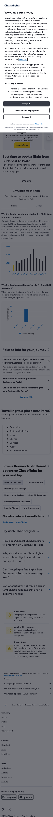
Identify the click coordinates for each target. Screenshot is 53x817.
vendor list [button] (23, 59)
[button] (26, 103)
